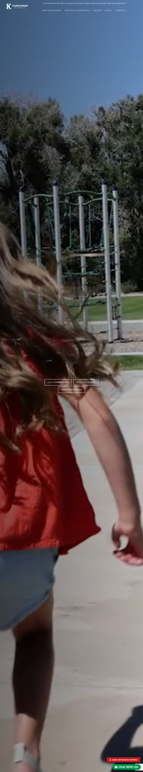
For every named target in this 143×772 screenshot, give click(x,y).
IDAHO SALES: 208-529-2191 (116, 3)
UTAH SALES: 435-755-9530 (74, 3)
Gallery (97, 10)
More (108, 10)
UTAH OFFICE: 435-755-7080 (53, 3)
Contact (119, 10)
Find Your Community (76, 10)
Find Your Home (51, 10)
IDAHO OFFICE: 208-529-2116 (95, 3)
